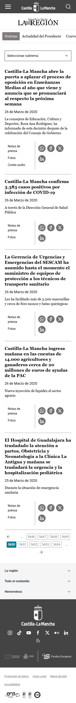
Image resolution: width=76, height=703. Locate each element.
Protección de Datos (16, 676)
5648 (53, 537)
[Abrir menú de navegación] (8, 6)
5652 (34, 544)
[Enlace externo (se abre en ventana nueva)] (30, 694)
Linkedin (66, 632)
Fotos (12, 158)
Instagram (10, 632)
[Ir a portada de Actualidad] (38, 22)
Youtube (28, 632)
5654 (56, 544)
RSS (38, 640)
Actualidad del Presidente (41, 36)
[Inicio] (38, 615)
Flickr (56, 632)
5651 (22, 544)
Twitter (47, 632)
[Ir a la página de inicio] (38, 7)
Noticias (11, 36)
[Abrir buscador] (68, 6)
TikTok (19, 632)
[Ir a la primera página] (11, 537)
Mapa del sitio (58, 676)
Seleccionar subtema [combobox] (22, 56)
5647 (42, 537)
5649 (65, 537)
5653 (45, 544)
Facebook (38, 632)
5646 (31, 537)
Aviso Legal (39, 676)
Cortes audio (16, 165)
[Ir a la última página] (38, 552)
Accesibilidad (12, 684)
